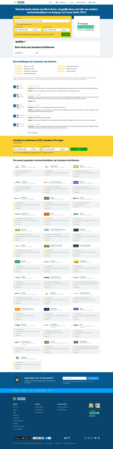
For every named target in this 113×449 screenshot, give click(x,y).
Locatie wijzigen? (17, 142)
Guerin (81, 166)
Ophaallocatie (18, 18)
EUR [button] (50, 2)
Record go (83, 277)
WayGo (82, 182)
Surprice (52, 261)
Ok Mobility (53, 324)
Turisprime (24, 182)
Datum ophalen (18, 27)
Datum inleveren (47, 27)
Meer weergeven (33, 132)
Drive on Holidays (55, 182)
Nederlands (62, 2)
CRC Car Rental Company (57, 229)
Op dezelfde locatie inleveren (24, 24)
